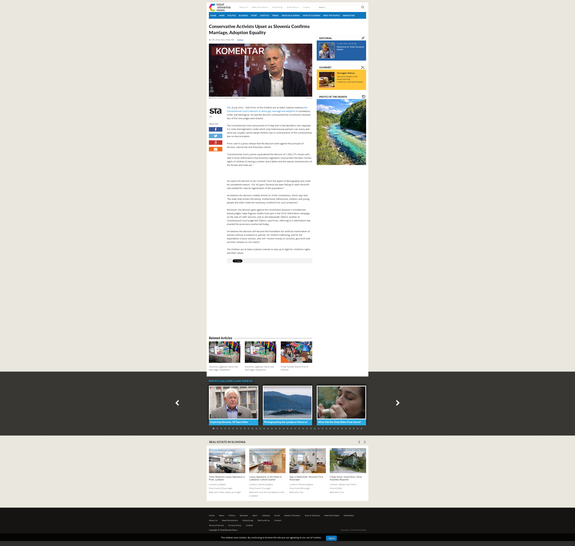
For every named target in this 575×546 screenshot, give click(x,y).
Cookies (249, 525)
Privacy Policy (234, 525)
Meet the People (331, 15)
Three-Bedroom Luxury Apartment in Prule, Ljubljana (227, 478)
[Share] (215, 129)
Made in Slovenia (291, 15)
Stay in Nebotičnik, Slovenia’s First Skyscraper (306, 478)
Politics (232, 15)
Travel (275, 15)
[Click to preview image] (260, 70)
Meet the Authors (260, 7)
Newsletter (349, 15)
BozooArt (345, 530)
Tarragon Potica (346, 73)
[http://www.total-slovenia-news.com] (219, 7)
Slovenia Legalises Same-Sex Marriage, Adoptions (223, 368)
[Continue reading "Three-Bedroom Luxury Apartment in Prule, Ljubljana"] (227, 460)
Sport (254, 15)
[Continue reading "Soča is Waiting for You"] (341, 131)
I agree (331, 538)
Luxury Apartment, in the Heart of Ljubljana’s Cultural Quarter (265, 478)
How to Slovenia (311, 15)
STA (213, 39)
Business (243, 15)
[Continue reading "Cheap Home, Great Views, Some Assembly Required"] (348, 460)
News (222, 15)
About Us (243, 7)
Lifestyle (264, 15)
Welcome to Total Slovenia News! (350, 48)
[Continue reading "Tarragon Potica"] (327, 80)
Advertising (277, 7)
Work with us (292, 7)
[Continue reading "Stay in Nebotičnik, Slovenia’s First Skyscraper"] (307, 460)
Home (213, 15)
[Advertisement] (260, 300)
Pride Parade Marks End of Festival (294, 368)
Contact (306, 7)
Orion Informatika (358, 530)
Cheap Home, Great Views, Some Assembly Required (346, 478)
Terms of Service (216, 525)
